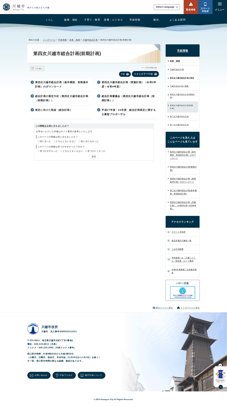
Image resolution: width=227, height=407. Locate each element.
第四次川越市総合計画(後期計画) (182, 95)
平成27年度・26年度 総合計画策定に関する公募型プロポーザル (129, 112)
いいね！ (39, 68)
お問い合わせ (41, 375)
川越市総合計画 (90, 40)
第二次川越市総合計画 (179, 125)
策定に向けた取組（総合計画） (53, 110)
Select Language (165, 7)
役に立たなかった (90, 141)
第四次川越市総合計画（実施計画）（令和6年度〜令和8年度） (183, 205)
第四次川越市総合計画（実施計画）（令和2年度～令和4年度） (129, 84)
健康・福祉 (71, 19)
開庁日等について (93, 375)
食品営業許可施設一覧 (182, 241)
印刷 (123, 74)
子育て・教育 (92, 19)
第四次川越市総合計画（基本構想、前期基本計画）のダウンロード (61, 84)
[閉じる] (220, 365)
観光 (156, 19)
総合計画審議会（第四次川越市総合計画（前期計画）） (128, 98)
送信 (94, 156)
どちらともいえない (66, 141)
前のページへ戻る (164, 308)
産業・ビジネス (113, 19)
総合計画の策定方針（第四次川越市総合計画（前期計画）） (61, 98)
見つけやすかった (49, 151)
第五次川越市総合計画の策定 (182, 78)
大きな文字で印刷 (143, 74)
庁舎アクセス (66, 375)
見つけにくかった (96, 151)
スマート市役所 (205, 9)
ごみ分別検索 (178, 249)
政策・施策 (74, 40)
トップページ (49, 40)
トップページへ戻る (190, 308)
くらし (49, 19)
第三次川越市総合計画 (179, 116)
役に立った (45, 141)
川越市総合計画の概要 (179, 86)
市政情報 (134, 19)
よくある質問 (177, 19)
